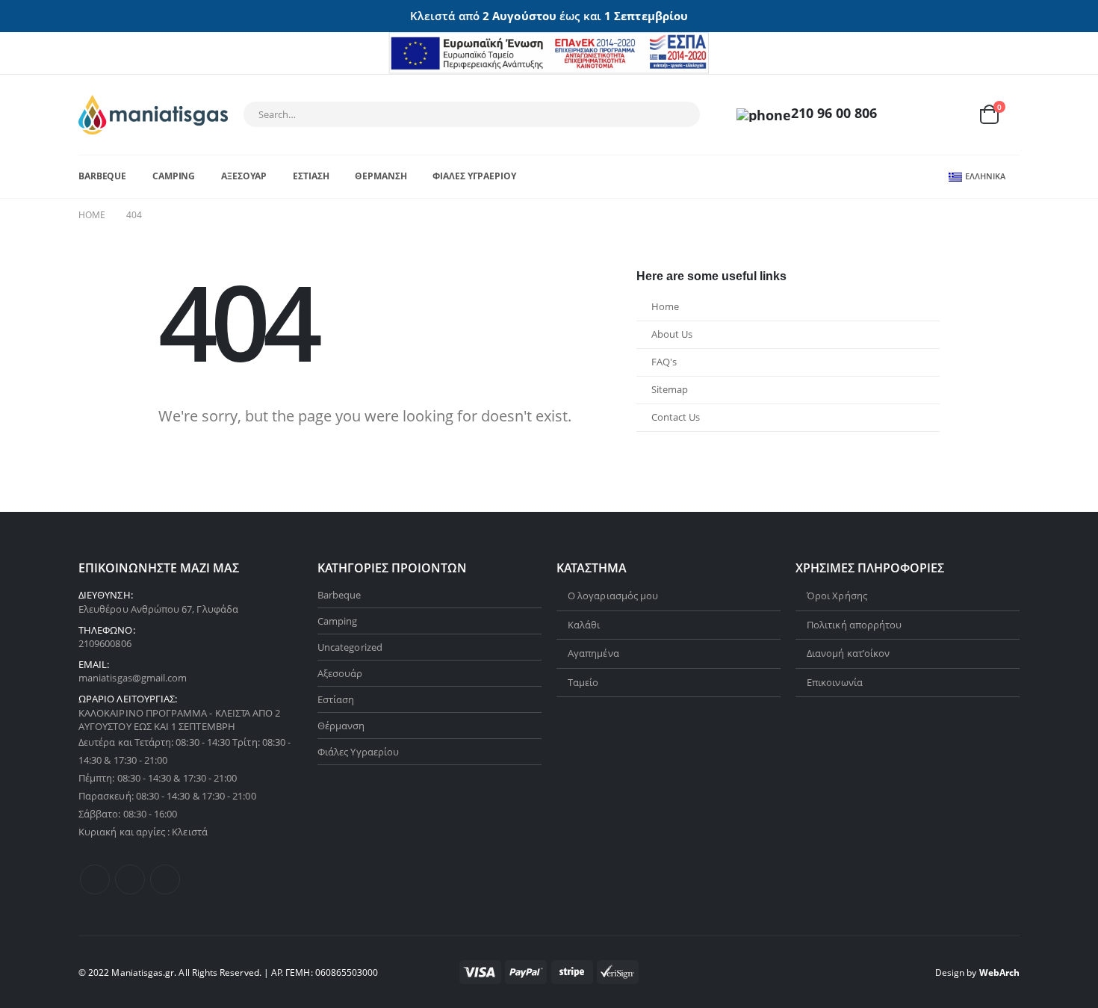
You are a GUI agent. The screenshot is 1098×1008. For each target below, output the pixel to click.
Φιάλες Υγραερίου (473, 176)
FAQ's (664, 362)
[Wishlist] (952, 115)
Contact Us (675, 417)
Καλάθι (584, 624)
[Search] (679, 114)
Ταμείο (583, 682)
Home (665, 306)
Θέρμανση (380, 176)
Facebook (95, 879)
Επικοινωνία (835, 682)
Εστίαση (311, 176)
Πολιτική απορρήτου (854, 624)
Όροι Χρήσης (837, 595)
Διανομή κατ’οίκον (848, 653)
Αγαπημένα (593, 653)
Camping (173, 176)
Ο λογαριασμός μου (613, 595)
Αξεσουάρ (244, 176)
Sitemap (669, 389)
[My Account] (917, 115)
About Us (671, 334)
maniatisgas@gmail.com (132, 677)
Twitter (130, 879)
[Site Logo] (153, 114)
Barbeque (102, 176)
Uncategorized (349, 647)
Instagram (165, 879)
